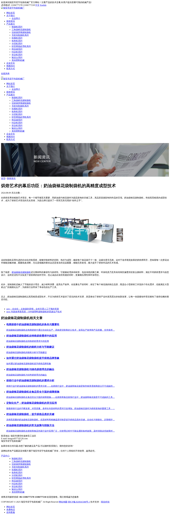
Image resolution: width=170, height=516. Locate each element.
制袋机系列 (17, 27)
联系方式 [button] (10, 68)
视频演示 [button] (10, 66)
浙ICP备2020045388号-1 (79, 502)
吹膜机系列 (17, 38)
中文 (37, 5)
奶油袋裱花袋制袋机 (21, 272)
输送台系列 (17, 57)
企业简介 (16, 18)
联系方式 (10, 139)
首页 (3, 178)
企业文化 (10, 134)
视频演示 (10, 136)
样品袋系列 (17, 49)
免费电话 (10, 509)
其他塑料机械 (18, 60)
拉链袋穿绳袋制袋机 (21, 32)
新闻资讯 (10, 92)
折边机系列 (17, 55)
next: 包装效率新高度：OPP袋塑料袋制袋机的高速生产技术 (34, 312)
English (43, 5)
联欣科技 (105, 502)
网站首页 (10, 83)
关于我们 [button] (10, 15)
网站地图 (63, 502)
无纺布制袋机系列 (20, 35)
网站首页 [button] (10, 13)
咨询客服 (10, 512)
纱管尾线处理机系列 (21, 46)
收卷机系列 (17, 41)
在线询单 (5, 73)
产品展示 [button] (10, 24)
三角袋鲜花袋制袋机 (21, 29)
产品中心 (5, 456)
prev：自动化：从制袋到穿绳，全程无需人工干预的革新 (32, 309)
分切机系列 (17, 43)
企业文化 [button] (10, 63)
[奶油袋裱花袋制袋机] (85, 255)
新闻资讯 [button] (10, 21)
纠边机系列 (17, 52)
